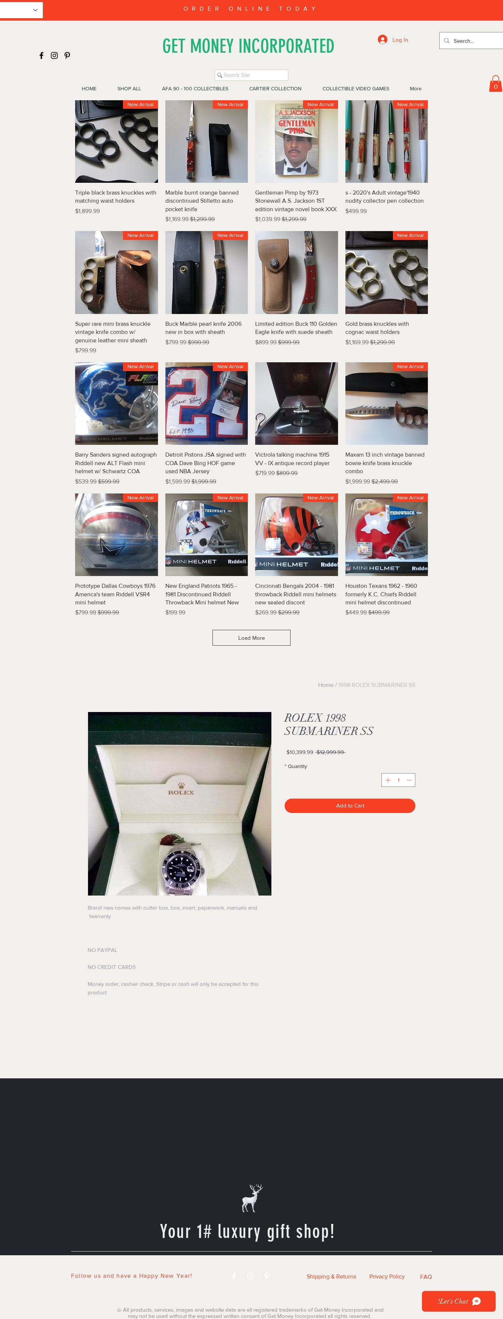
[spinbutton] (398, 780)
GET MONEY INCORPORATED (248, 46)
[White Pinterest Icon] (267, 1276)
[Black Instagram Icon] (54, 55)
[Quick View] (296, 272)
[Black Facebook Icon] (41, 55)
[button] (496, 83)
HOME (117, 1264)
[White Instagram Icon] (250, 1276)
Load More (251, 638)
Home (326, 685)
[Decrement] (409, 780)
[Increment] (387, 780)
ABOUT (339, 1264)
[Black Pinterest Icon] (67, 55)
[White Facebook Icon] (234, 1276)
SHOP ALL (161, 1264)
